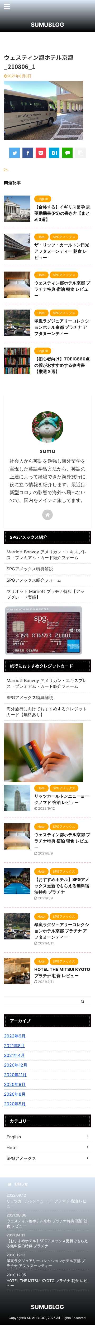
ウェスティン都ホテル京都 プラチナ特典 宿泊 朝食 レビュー (62, 289)
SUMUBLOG (47, 24)
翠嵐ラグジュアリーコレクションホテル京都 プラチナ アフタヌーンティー (61, 327)
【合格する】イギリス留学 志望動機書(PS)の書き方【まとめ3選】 (62, 213)
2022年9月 (15, 1036)
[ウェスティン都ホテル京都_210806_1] (54, 153)
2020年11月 (15, 1074)
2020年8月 (15, 1094)
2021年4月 (14, 1055)
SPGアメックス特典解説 (30, 568)
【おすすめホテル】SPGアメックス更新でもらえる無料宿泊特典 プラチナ (61, 886)
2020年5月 (15, 1103)
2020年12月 (15, 1065)
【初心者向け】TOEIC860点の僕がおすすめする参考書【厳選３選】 (62, 365)
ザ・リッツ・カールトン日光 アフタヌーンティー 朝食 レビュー (61, 251)
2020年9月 (15, 1084)
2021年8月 (14, 1045)
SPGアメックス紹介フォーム (34, 580)
